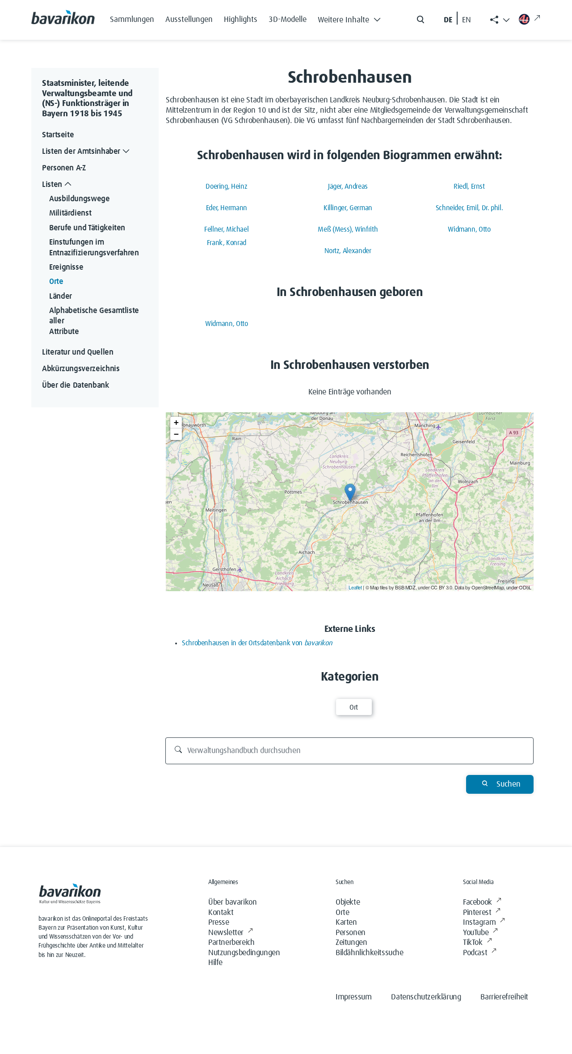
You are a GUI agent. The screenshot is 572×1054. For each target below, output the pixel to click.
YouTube (475, 933)
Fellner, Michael (226, 229)
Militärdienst (70, 214)
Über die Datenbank (75, 385)
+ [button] (176, 422)
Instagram (479, 923)
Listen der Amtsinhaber (81, 152)
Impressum (353, 997)
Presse (218, 923)
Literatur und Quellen (77, 352)
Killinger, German (348, 208)
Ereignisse (66, 267)
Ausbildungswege (79, 199)
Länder (60, 296)
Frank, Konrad (226, 242)
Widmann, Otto (469, 229)
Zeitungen (351, 943)
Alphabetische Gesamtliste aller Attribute (95, 321)
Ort (353, 707)
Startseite (58, 135)
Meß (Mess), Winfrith (348, 229)
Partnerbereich (231, 943)
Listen (52, 185)
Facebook (477, 902)
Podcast (475, 953)
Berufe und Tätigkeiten (87, 228)
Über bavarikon (232, 902)
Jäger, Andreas (348, 186)
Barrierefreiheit (504, 997)
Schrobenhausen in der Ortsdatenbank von (257, 643)
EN (466, 20)
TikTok (473, 943)
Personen (351, 933)
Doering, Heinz (226, 186)
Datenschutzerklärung (426, 997)
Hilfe (215, 963)
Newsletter (226, 933)
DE (448, 20)
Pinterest (477, 913)
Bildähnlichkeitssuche (370, 953)
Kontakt (220, 913)
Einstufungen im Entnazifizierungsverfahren (94, 247)
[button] (352, 18)
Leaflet (355, 587)
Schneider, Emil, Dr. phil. (469, 208)
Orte (56, 282)
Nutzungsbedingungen (244, 953)
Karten (346, 923)
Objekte (348, 902)
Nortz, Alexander (347, 250)
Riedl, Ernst (469, 186)
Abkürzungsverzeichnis (80, 369)
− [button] (176, 434)
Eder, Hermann (226, 208)
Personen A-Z (64, 168)
